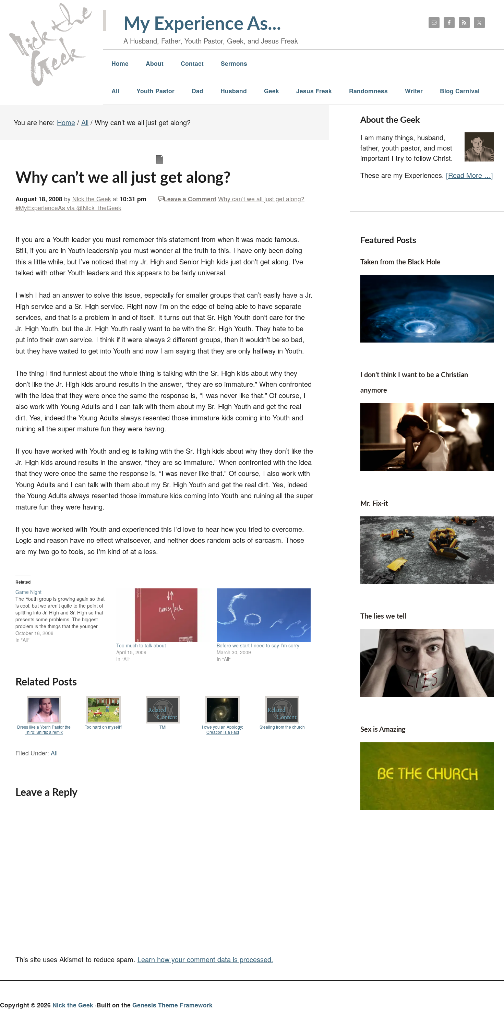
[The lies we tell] (427, 694)
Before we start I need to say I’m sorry (258, 645)
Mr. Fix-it (374, 503)
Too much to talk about (141, 645)
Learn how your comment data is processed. (205, 959)
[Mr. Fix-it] (427, 581)
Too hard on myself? (103, 727)
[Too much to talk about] (163, 615)
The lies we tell (383, 616)
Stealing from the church (282, 727)
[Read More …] (469, 175)
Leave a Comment (190, 198)
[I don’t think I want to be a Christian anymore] (427, 468)
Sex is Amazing (383, 729)
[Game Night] (65, 615)
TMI (162, 727)
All (54, 753)
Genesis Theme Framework (172, 1005)
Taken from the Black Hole (400, 262)
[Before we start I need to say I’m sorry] (264, 615)
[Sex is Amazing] (427, 807)
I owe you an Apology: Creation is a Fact (222, 729)
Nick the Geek (72, 1005)
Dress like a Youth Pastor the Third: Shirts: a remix (44, 729)
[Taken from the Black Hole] (427, 340)
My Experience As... (202, 24)
